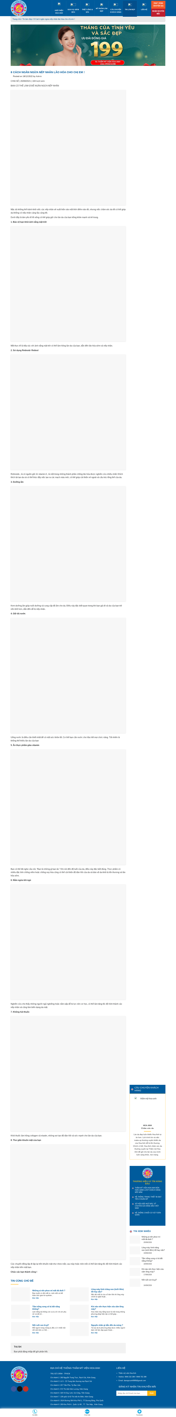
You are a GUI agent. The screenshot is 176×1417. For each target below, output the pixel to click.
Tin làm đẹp (130, 9)
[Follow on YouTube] (25, 1389)
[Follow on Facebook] (13, 1389)
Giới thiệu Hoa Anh (59, 12)
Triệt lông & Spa (87, 11)
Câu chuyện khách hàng (115, 11)
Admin (39, 76)
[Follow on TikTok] (20, 1389)
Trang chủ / (17, 19)
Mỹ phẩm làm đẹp (101, 10)
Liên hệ (144, 9)
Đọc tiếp (35, 1298)
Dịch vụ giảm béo (73, 11)
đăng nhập (27, 1351)
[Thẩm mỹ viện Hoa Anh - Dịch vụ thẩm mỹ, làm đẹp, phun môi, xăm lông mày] (29, 8)
